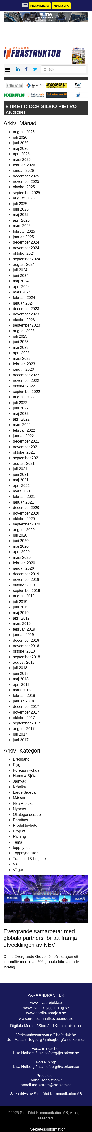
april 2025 (21, 220)
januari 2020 (23, 568)
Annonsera (61, 5)
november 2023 (26, 314)
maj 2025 (21, 215)
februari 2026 (24, 165)
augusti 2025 (24, 198)
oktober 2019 (24, 585)
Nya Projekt (23, 803)
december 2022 (26, 375)
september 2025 (26, 193)
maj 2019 (21, 613)
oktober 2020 (24, 519)
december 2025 (26, 176)
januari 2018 (23, 701)
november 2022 (26, 381)
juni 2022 (21, 408)
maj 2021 (21, 480)
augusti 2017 (24, 729)
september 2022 (26, 392)
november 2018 (26, 646)
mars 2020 (22, 557)
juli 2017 (20, 734)
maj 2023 (21, 347)
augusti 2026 (24, 132)
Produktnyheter (25, 825)
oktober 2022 (24, 386)
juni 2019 (21, 607)
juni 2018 (21, 673)
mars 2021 (22, 491)
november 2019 (26, 579)
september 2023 (26, 325)
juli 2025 (20, 204)
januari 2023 (23, 369)
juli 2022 (20, 403)
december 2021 (26, 441)
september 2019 (26, 591)
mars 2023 (22, 359)
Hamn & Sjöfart (25, 776)
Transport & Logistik (29, 859)
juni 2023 (21, 342)
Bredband (21, 759)
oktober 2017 (24, 718)
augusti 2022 (24, 397)
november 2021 (26, 447)
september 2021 (26, 458)
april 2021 (21, 486)
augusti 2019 (24, 596)
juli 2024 (20, 270)
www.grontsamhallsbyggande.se (46, 1018)
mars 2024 (22, 292)
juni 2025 (21, 209)
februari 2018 (24, 695)
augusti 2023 (24, 331)
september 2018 (26, 657)
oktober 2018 (24, 651)
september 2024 (26, 259)
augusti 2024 (24, 265)
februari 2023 (24, 364)
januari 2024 (23, 303)
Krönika (19, 787)
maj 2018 (21, 679)
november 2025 (26, 182)
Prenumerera (39, 5)
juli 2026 (20, 137)
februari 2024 (24, 298)
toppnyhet (21, 848)
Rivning (19, 837)
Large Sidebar (25, 792)
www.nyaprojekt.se (46, 1003)
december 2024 (26, 242)
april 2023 (21, 353)
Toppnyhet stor (25, 853)
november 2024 (26, 248)
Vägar (18, 870)
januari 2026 (23, 170)
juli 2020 (20, 535)
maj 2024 (21, 281)
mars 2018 (22, 690)
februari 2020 (24, 563)
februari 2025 (24, 231)
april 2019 (21, 618)
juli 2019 (20, 602)
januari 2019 (23, 635)
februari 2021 (24, 497)
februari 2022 (24, 430)
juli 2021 (20, 469)
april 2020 (21, 552)
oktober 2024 (24, 253)
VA (15, 864)
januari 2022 (23, 436)
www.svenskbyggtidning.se (46, 1008)
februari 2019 (24, 629)
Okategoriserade (27, 815)
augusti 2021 (24, 463)
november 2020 (26, 513)
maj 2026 (21, 148)
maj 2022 (21, 414)
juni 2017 (21, 740)
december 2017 (26, 707)
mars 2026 (22, 160)
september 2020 (26, 524)
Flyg (16, 765)
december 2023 (26, 309)
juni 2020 (21, 541)
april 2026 (21, 154)
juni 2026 (21, 143)
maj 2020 (21, 546)
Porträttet (20, 820)
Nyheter (19, 809)
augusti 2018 (24, 662)
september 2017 (26, 723)
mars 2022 (22, 425)
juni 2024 (21, 276)
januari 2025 (23, 237)
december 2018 (26, 640)
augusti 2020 (24, 530)
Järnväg (19, 781)
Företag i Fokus (26, 770)
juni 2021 (21, 475)
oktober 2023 (24, 320)
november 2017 (26, 712)
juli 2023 (20, 336)
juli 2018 (20, 668)
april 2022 (21, 419)
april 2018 (21, 685)
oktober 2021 (24, 452)
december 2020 (26, 508)
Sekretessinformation (48, 1129)
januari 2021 (23, 502)
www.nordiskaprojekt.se (46, 1013)
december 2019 (26, 574)
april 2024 (21, 287)
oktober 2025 (24, 187)
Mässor (19, 798)
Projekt (19, 831)
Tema (17, 842)
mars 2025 (22, 226)
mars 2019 (22, 624)
